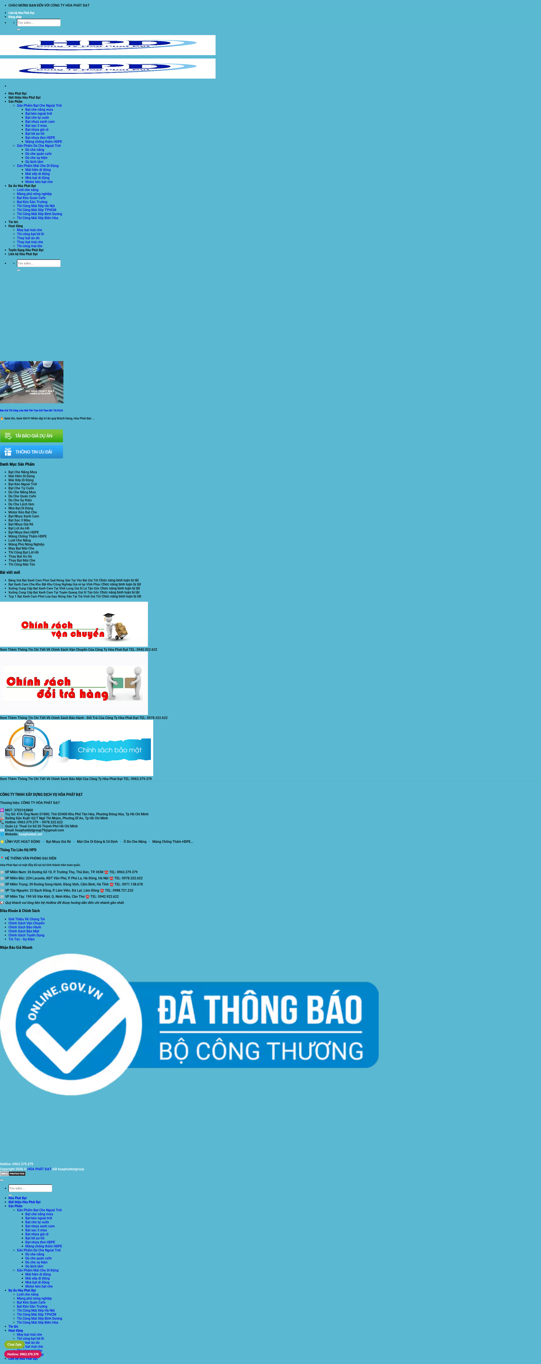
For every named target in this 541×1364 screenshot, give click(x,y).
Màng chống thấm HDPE (43, 142)
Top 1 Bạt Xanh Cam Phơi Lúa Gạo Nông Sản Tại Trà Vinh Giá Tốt (54, 596)
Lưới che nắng (27, 190)
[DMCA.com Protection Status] (13, 1175)
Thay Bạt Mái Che (21, 560)
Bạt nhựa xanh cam (40, 122)
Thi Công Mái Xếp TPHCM (36, 210)
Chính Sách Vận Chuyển (26, 923)
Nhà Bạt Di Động (20, 508)
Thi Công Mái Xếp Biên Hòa (37, 218)
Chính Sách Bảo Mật (23, 931)
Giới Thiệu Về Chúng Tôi (26, 919)
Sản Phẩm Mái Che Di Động (38, 166)
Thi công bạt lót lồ (30, 234)
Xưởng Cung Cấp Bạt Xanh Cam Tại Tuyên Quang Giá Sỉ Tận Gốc (53, 592)
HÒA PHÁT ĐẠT (39, 1169)
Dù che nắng (34, 150)
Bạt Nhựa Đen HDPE (23, 532)
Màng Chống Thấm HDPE (27, 536)
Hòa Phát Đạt (17, 93)
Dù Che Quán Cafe (22, 496)
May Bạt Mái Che (21, 548)
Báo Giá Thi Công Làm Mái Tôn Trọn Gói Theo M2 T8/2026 (31, 410)
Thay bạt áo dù (28, 238)
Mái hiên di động (38, 170)
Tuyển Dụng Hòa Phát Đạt (26, 250)
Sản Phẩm (15, 102)
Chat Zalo (14, 1344)
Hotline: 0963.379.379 (22, 1354)
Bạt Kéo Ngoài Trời (22, 484)
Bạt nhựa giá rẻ (37, 130)
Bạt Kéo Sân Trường (32, 202)
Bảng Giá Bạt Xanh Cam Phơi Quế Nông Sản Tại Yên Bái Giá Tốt (53, 580)
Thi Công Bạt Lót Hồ (23, 552)
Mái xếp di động (37, 174)
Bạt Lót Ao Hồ (18, 528)
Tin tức (13, 222)
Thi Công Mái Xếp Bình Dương (39, 214)
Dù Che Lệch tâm (21, 504)
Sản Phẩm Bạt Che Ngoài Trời (39, 106)
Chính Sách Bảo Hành (24, 927)
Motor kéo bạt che (39, 182)
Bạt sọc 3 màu (36, 126)
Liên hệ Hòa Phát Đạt (21, 13)
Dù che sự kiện (36, 158)
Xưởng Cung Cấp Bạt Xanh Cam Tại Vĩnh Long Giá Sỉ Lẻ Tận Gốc (54, 588)
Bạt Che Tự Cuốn (21, 488)
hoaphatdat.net (30, 834)
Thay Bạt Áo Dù (20, 556)
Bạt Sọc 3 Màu (19, 520)
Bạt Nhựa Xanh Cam (23, 516)
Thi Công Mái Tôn (21, 564)
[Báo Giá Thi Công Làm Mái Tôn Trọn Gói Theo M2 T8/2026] (31, 402)
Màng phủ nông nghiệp (34, 194)
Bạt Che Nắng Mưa (22, 472)
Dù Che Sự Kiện (20, 500)
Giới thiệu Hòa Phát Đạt (24, 97)
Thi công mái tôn (29, 246)
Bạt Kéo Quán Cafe (31, 198)
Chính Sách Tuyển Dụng (26, 935)
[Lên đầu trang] (1, 1180)
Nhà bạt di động (37, 178)
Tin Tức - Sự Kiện (21, 939)
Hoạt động (15, 226)
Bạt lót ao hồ (34, 134)
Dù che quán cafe (38, 154)
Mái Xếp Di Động (21, 480)
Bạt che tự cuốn (37, 118)
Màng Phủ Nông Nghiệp (26, 544)
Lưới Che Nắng (19, 540)
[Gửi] (18, 29)
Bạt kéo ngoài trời (38, 114)
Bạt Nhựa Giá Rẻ (20, 524)
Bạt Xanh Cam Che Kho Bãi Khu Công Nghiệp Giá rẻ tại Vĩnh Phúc (54, 584)
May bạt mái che (29, 230)
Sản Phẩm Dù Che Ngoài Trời (39, 146)
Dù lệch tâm (34, 162)
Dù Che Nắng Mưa (22, 492)
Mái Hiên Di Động (21, 476)
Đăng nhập (15, 17)
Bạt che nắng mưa (39, 110)
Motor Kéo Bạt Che (22, 512)
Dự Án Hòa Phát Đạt (22, 186)
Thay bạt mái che (30, 242)
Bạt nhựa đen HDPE (40, 138)
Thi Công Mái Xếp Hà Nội (36, 206)
